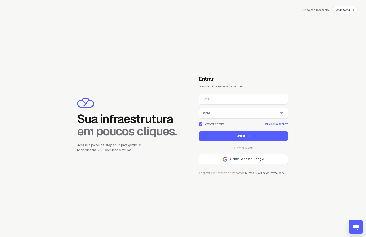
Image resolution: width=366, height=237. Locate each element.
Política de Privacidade (270, 173)
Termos (249, 173)
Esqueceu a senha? (275, 124)
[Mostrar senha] (281, 113)
